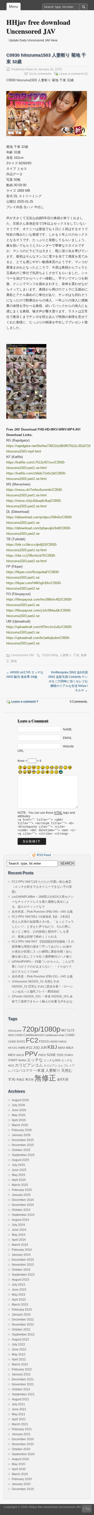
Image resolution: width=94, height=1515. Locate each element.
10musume (15, 1030)
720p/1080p (50, 655)
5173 (70, 1030)
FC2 (32, 1040)
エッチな (35, 1060)
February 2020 (22, 1479)
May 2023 (18, 1294)
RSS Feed (44, 855)
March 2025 (20, 1185)
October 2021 (21, 1389)
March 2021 (20, 1424)
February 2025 (22, 1190)
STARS (68, 1055)
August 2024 (20, 1220)
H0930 (54, 1041)
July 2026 (18, 1105)
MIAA (61, 1048)
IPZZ (29, 1048)
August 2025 (20, 1160)
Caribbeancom (33, 1035)
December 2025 (23, 1140)
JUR (43, 1048)
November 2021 (23, 1384)
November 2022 (23, 1324)
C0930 (19, 1035)
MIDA (69, 1047)
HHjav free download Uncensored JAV (38, 26)
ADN (11, 1035)
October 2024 (21, 1210)
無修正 (45, 1078)
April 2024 (19, 1240)
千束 (76, 655)
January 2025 (21, 1195)
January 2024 (21, 1254)
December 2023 (23, 1259)
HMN (21, 1047)
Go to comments (40, 74)
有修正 (20, 1079)
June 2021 (19, 1409)
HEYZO (13, 1047)
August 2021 (20, 1399)
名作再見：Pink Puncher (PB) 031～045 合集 (42, 976)
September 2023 (23, 1274)
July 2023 (18, 1284)
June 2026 (19, 1110)
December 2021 (23, 1379)
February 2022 (22, 1369)
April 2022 (19, 1359)
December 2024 (23, 1200)
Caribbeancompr (54, 1035)
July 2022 (18, 1344)
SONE (51, 1055)
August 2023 (20, 1279)
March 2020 (20, 1474)
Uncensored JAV (22, 655)
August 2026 (20, 1100)
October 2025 (21, 1150)
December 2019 (23, 1489)
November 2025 (23, 1145)
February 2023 (22, 1309)
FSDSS (44, 1041)
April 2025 (19, 1180)
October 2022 (21, 1329)
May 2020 (18, 1464)
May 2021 (18, 1414)
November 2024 (23, 1205)
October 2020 (21, 1449)
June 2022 (19, 1349)
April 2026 (19, 1120)
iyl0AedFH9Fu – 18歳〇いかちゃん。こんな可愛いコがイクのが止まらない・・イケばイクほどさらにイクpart (43, 966)
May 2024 (18, 1235)
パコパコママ (22, 1070)
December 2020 (23, 1439)
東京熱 (29, 1079)
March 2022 (20, 1364)
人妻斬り (66, 655)
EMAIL (67, 737)
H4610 (62, 1041)
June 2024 (19, 1230)
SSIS (60, 1055)
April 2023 (19, 1299)
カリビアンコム (29, 1065)
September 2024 (23, 1215)
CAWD (70, 1035)
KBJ (52, 1047)
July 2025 (18, 1165)
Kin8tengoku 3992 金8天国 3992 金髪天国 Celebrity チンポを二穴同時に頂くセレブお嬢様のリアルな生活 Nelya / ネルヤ (68, 681)
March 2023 (20, 1304)
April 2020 (19, 1469)
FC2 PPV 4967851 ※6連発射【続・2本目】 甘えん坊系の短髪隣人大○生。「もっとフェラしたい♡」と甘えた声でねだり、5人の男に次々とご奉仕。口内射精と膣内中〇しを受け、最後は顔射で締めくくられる (43, 926)
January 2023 (21, 1314)
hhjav (29, 69)
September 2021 (23, 1394)
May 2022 (18, 1354)
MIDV (12, 1055)
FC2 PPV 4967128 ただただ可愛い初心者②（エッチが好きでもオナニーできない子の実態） (42, 886)
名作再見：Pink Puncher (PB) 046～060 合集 (42, 911)
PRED (42, 1055)
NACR (20, 1055)
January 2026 (21, 1135)
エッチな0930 (52, 1060)
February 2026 (22, 1130)
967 (63, 1030)
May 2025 (18, 1175)
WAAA (22, 1060)
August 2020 (20, 1459)
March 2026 (20, 1125)
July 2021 (18, 1404)
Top (87, 1509)
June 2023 (19, 1289)
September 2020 (23, 1454)
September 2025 (23, 1155)
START (13, 1060)
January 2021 (21, 1434)
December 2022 (23, 1319)
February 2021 (22, 1429)
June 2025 (19, 1170)
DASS (21, 1041)
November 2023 (23, 1264)
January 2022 (21, 1374)
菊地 (14, 661)
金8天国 (62, 1079)
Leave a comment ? (24, 701)
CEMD (12, 1041)
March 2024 (20, 1245)
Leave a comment (71, 74)
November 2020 (23, 1444)
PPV (31, 1053)
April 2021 (19, 1419)
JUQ (36, 1048)
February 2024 (22, 1249)
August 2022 (20, 1339)
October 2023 (21, 1269)
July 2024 (18, 1225)
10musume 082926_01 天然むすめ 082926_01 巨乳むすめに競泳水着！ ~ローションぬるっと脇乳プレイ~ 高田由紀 (42, 986)
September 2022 (23, 1334)
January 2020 (21, 1484)
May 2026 (18, 1115)
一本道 (39, 1070)
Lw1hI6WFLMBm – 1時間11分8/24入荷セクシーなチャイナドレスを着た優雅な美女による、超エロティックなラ (43, 901)
